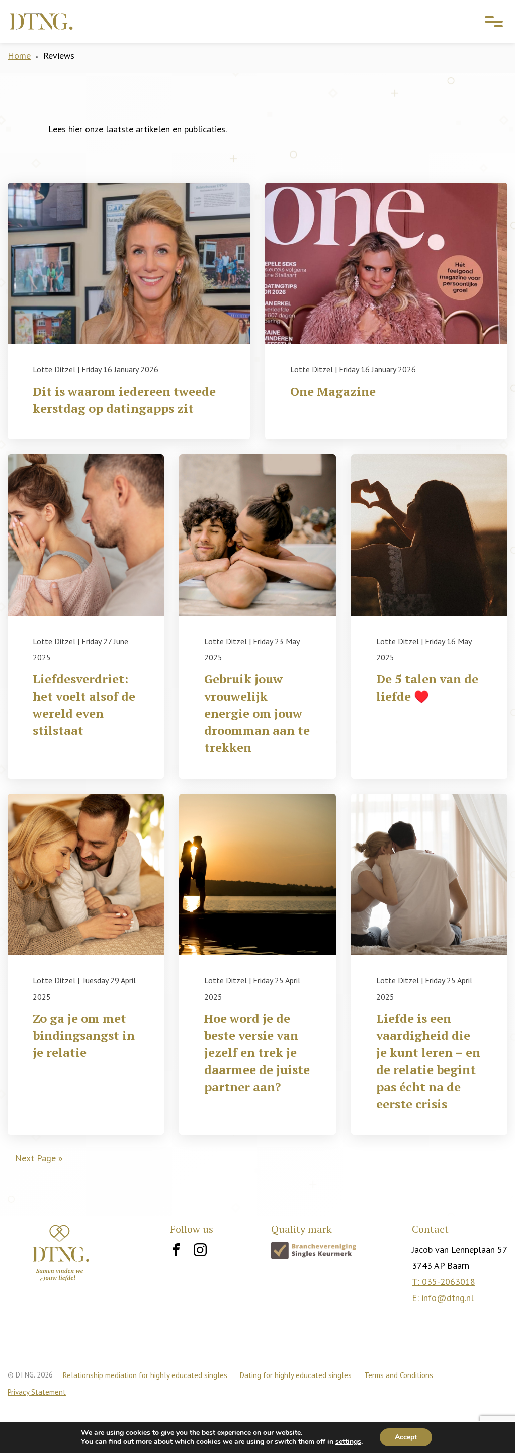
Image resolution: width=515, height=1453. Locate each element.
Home (19, 55)
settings (348, 1441)
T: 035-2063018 (443, 1281)
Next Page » (39, 1158)
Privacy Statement (37, 1392)
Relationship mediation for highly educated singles (145, 1375)
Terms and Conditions (398, 1375)
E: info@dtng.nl (443, 1298)
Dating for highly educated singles (296, 1375)
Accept (406, 1437)
